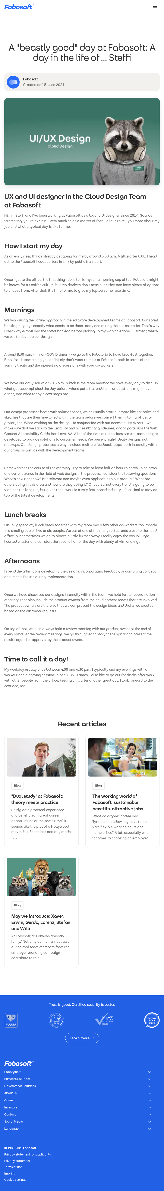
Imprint (9, 1173)
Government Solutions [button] (20, 1086)
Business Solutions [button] (17, 1079)
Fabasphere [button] (12, 1072)
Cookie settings (15, 1180)
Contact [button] (10, 1114)
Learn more (80, 1038)
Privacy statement (17, 1161)
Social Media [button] (13, 1121)
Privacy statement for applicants (27, 1154)
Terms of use (13, 1167)
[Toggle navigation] (154, 7)
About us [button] (10, 1093)
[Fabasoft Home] (20, 7)
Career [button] (9, 1100)
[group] (41, 791)
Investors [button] (10, 1107)
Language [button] (11, 1128)
